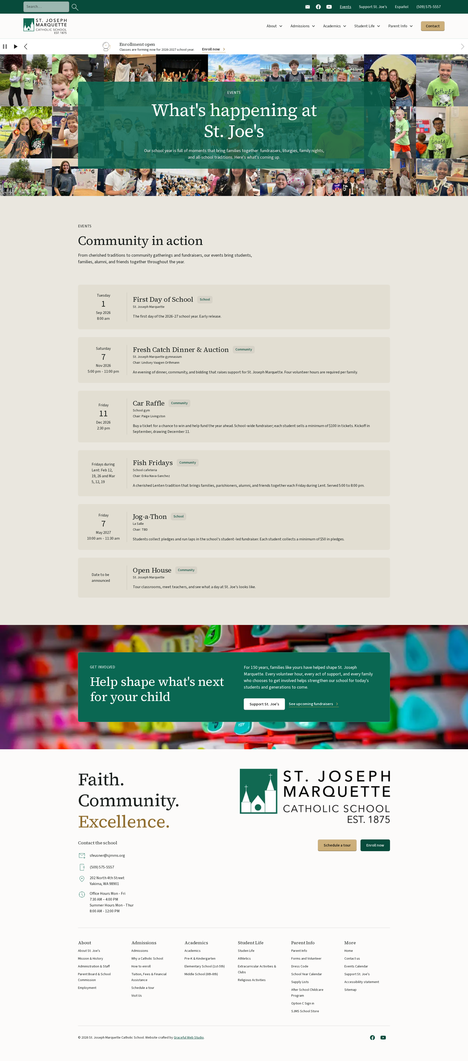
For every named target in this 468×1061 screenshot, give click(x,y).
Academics (193, 950)
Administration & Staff (94, 966)
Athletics (244, 958)
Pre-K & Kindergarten (200, 958)
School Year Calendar (306, 974)
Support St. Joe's (373, 7)
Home (348, 950)
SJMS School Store (305, 1011)
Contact (433, 26)
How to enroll (141, 966)
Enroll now (375, 845)
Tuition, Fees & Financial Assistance (148, 977)
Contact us (352, 958)
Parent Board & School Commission (94, 977)
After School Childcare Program (307, 992)
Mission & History (90, 958)
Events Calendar (356, 966)
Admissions (139, 950)
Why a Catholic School (147, 958)
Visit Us (136, 995)
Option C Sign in (302, 1003)
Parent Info (299, 950)
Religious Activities (252, 980)
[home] (45, 26)
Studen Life (246, 950)
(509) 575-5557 (428, 7)
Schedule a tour (337, 845)
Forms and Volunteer (306, 958)
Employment (87, 987)
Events (345, 7)
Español (402, 7)
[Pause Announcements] (5, 47)
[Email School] (308, 7)
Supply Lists (300, 982)
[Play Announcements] (15, 47)
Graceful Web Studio (189, 1037)
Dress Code (299, 966)
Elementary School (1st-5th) (205, 966)
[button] (275, 26)
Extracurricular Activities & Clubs (257, 969)
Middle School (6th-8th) (201, 974)
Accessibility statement (361, 982)
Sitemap (350, 989)
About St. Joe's (89, 950)
